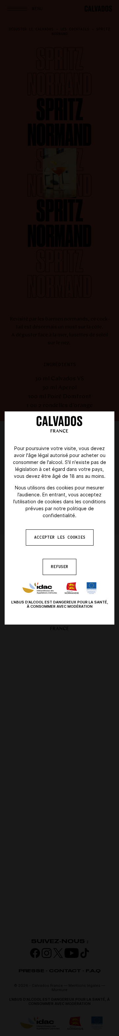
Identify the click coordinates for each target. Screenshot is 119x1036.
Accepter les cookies (59, 537)
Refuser (59, 566)
